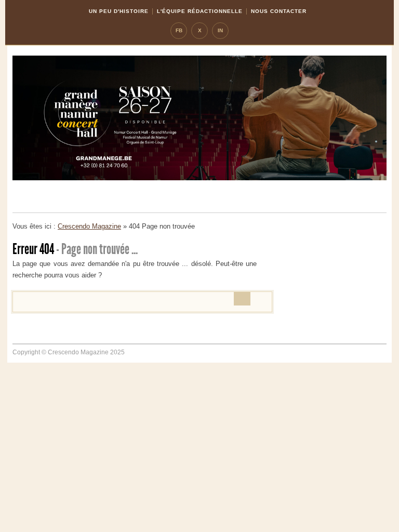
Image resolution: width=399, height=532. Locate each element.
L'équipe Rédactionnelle (200, 11)
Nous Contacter (279, 11)
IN (220, 30)
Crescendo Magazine (89, 226)
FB (179, 30)
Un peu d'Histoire (119, 11)
